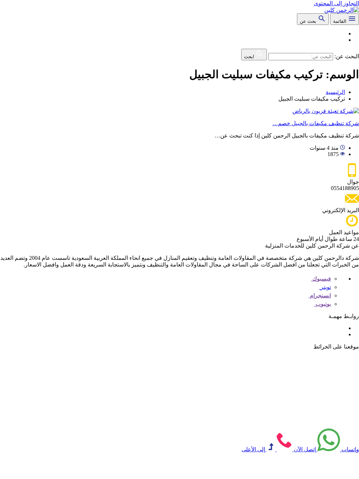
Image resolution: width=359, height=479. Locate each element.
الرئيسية (335, 92)
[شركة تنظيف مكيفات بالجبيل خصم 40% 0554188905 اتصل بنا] (325, 111)
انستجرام (320, 295)
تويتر (325, 287)
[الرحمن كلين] (341, 10)
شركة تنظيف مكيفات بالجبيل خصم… (315, 123)
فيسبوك (321, 279)
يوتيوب (322, 304)
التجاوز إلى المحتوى (336, 3)
